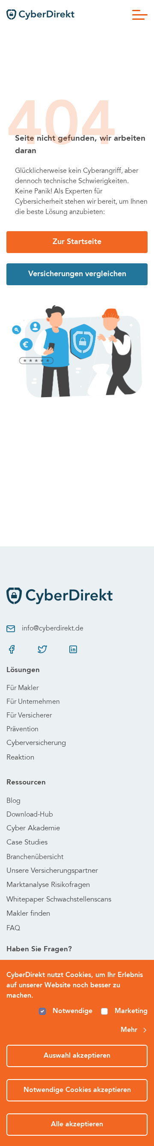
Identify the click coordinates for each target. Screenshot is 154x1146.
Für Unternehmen (33, 702)
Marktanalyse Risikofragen (48, 885)
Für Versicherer (29, 715)
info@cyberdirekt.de (52, 628)
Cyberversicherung (36, 743)
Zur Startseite (77, 242)
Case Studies (26, 843)
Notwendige (72, 1011)
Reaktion (20, 758)
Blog (13, 801)
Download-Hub (29, 814)
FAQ (13, 928)
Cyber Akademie (33, 828)
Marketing (131, 1011)
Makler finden (28, 914)
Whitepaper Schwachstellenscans (58, 900)
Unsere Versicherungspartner (52, 871)
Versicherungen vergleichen (77, 274)
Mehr (129, 1030)
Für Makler (22, 688)
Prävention (22, 729)
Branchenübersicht (34, 857)
